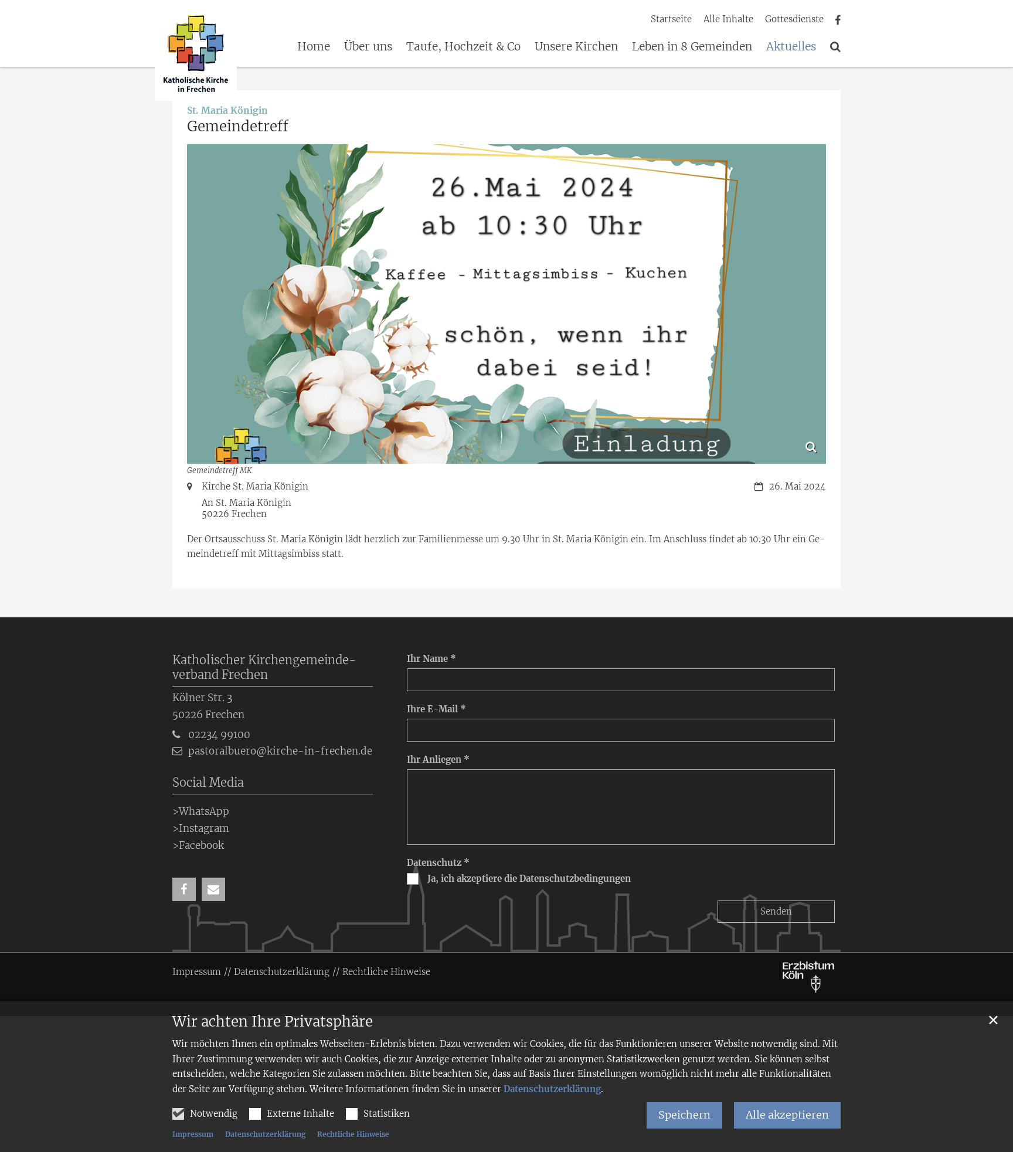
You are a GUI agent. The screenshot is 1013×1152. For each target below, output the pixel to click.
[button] (835, 48)
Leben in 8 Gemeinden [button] (692, 46)
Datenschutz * (438, 862)
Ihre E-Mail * (436, 709)
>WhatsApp (200, 811)
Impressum (192, 1134)
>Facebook (198, 845)
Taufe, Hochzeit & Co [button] (463, 46)
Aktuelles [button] (791, 46)
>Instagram (200, 828)
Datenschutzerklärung (552, 1089)
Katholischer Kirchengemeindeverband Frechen (264, 667)
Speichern (684, 1115)
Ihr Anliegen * (438, 759)
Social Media (208, 782)
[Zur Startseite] (196, 55)
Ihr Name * (431, 658)
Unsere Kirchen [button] (576, 46)
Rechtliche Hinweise (353, 1134)
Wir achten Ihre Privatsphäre (272, 1022)
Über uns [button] (368, 46)
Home (313, 46)
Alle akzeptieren (787, 1115)
